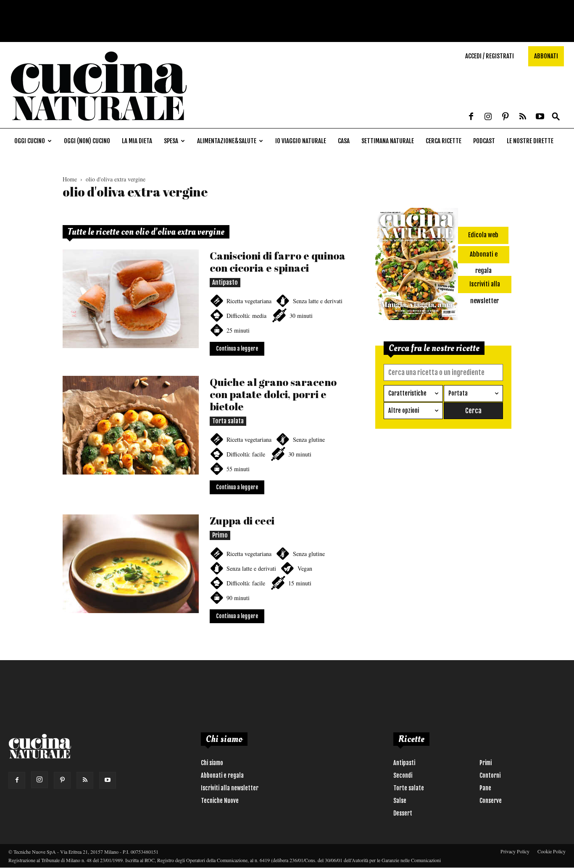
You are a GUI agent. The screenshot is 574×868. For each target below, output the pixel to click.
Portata (458, 393)
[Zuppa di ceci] (131, 563)
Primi (485, 762)
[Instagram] (488, 117)
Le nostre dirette (530, 141)
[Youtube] (540, 117)
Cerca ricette (443, 141)
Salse (399, 800)
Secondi (402, 775)
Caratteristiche (407, 393)
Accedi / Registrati (489, 56)
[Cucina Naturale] (98, 124)
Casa (344, 141)
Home (70, 179)
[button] (556, 117)
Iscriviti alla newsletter (229, 788)
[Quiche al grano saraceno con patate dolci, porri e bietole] (131, 425)
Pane (485, 788)
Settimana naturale (387, 141)
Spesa (171, 141)
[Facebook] (471, 117)
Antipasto (225, 282)
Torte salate (408, 788)
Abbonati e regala (222, 775)
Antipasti (404, 762)
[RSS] (523, 117)
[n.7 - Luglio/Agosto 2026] (416, 265)
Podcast (484, 141)
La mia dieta (137, 141)
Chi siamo (212, 762)
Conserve (490, 800)
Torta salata (228, 421)
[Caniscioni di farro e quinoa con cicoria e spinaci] (131, 298)
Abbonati (546, 56)
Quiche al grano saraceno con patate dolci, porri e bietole (273, 394)
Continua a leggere (237, 348)
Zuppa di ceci (242, 520)
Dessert (402, 813)
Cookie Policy (551, 851)
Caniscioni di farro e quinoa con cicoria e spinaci (277, 262)
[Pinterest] (505, 117)
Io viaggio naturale (300, 141)
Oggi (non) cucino (87, 141)
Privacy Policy (514, 851)
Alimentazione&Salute (226, 141)
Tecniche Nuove (220, 800)
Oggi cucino (29, 141)
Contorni (489, 775)
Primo (220, 535)
